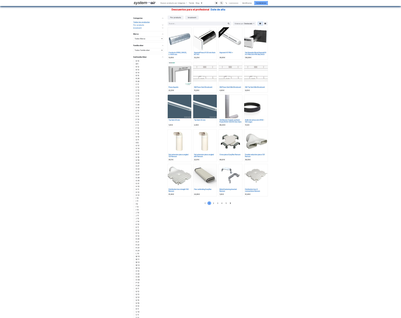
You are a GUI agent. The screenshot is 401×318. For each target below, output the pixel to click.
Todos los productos (141, 22)
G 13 (137, 146)
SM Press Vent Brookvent (203, 87)
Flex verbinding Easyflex (202, 189)
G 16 (137, 151)
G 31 (137, 183)
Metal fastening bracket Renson (228, 190)
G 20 (138, 163)
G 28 (138, 178)
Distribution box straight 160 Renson (179, 190)
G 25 (137, 172)
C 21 (137, 99)
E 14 (137, 119)
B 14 (137, 73)
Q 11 (137, 288)
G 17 (137, 154)
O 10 (137, 271)
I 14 (137, 210)
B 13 (137, 70)
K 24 (138, 251)
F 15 (137, 134)
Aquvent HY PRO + (226, 53)
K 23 (137, 248)
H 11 (137, 189)
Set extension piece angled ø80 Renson (204, 155)
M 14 (138, 268)
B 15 (137, 75)
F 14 (137, 131)
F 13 (137, 128)
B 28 (137, 81)
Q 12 (137, 291)
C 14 (137, 93)
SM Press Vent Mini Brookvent (230, 87)
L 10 (137, 253)
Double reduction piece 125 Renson (255, 155)
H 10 (137, 186)
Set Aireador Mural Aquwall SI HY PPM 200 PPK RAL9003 (255, 53)
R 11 (137, 309)
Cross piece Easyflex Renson (230, 155)
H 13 (137, 195)
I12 (137, 204)
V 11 (137, 315)
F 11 (137, 125)
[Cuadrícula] (260, 24)
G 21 (137, 166)
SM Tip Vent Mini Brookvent (255, 87)
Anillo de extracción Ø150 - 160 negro (254, 121)
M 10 (138, 256)
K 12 (137, 230)
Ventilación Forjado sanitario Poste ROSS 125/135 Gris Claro (230, 121)
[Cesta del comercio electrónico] (216, 3)
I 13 (137, 207)
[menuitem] (174, 3)
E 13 (137, 116)
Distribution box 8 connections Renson (252, 190)
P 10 (137, 283)
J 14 (137, 221)
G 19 (137, 160)
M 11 (137, 259)
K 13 (137, 233)
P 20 (137, 286)
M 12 (138, 262)
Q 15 (137, 300)
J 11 (137, 216)
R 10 (137, 306)
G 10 (137, 137)
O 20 (138, 274)
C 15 (137, 96)
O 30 (138, 277)
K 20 (137, 239)
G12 (137, 143)
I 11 (137, 201)
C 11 (137, 84)
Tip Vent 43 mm (199, 120)
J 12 (137, 218)
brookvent (137, 28)
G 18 (137, 157)
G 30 (138, 181)
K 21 (137, 242)
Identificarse (247, 3)
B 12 (137, 67)
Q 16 (137, 303)
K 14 (137, 236)
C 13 (137, 90)
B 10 (137, 61)
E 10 (137, 111)
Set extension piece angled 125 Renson (178, 155)
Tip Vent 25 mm (174, 120)
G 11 (137, 140)
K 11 (137, 227)
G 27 (138, 175)
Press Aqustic (173, 87)
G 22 (137, 169)
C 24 (138, 102)
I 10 (137, 198)
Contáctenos (261, 3)
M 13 (138, 265)
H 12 (137, 192)
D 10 (137, 108)
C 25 (137, 105)
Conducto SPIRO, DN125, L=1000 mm (178, 53)
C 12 (137, 87)
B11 (137, 64)
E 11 (137, 113)
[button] (221, 3)
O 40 (138, 280)
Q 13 (137, 294)
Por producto (138, 25)
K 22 (137, 245)
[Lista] (265, 24)
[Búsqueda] (228, 24)
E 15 (137, 122)
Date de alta (218, 9)
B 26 (137, 78)
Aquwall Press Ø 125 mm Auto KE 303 (204, 53)
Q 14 (137, 297)
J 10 (137, 213)
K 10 (137, 224)
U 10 (137, 312)
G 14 (137, 148)
